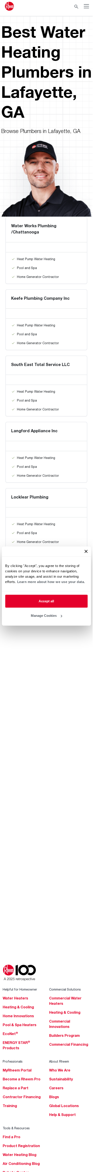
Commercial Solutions (65, 989)
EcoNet (10, 1033)
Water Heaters (15, 998)
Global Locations (64, 1106)
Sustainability (61, 1079)
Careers (56, 1088)
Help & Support (62, 1114)
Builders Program (64, 1035)
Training (10, 1106)
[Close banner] (86, 551)
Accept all (46, 601)
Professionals (13, 1061)
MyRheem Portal (17, 1070)
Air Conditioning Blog (21, 1163)
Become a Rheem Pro (21, 1079)
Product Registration (21, 1146)
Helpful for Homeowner (20, 989)
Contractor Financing (22, 1097)
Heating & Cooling (18, 1007)
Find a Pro (11, 1137)
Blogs (54, 1097)
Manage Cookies (44, 615)
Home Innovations (18, 1016)
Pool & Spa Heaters (19, 1025)
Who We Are (59, 1070)
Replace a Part (15, 1088)
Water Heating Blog (19, 1154)
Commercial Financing (68, 1044)
